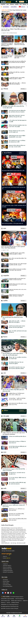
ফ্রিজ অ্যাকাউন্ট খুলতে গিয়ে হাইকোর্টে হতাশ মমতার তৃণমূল (19, 44)
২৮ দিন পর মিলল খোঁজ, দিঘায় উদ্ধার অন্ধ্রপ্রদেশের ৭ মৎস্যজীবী (17, 121)
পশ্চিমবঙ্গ (12, 4)
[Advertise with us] (16, 1)
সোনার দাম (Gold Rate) (19, 598)
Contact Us (5, 564)
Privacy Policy (6, 581)
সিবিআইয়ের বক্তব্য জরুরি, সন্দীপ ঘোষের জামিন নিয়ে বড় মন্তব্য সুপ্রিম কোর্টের (20, 57)
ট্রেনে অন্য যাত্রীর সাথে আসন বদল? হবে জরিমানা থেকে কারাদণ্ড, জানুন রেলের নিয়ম (17, 269)
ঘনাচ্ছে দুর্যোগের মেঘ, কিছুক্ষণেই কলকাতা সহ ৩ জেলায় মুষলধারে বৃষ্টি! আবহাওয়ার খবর (7, 45)
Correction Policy (7, 584)
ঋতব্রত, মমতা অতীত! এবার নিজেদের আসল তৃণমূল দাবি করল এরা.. (18, 331)
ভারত (8, 4)
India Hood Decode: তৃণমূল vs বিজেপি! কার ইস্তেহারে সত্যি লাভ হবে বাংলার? (14, 206)
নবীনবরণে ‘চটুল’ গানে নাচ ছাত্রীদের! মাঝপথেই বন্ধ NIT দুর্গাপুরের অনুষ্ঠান (17, 358)
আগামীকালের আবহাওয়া (15, 602)
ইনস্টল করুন (25, 616)
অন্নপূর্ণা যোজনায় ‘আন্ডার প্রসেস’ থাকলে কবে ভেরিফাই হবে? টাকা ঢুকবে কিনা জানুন (17, 67)
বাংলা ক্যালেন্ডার (6, 7)
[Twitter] (8, 593)
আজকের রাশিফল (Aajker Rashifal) (7, 598)
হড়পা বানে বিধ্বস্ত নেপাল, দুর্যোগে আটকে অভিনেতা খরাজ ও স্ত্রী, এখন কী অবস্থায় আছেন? (13, 354)
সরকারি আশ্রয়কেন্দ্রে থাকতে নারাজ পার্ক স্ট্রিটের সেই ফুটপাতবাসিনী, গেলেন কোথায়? (17, 136)
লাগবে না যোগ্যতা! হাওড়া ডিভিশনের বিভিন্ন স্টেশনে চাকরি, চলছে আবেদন (18, 519)
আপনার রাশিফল (14, 7)
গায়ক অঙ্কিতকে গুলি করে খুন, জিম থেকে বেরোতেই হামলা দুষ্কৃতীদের (16, 363)
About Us (5, 556)
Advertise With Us (7, 565)
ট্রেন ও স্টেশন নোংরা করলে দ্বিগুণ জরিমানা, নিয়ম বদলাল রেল (17, 259)
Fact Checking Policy (7, 586)
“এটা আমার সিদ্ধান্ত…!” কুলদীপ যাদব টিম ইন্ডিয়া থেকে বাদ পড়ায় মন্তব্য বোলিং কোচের (17, 399)
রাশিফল (8, 616)
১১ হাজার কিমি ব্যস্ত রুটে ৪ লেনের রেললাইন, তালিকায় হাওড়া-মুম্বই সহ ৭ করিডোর (17, 78)
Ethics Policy (6, 583)
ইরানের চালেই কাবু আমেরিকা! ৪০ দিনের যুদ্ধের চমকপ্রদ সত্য (12, 223)
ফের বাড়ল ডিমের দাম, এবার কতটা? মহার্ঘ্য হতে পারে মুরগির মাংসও (17, 473)
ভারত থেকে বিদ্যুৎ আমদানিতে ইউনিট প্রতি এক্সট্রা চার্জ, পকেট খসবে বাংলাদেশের (17, 483)
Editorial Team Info (7, 569)
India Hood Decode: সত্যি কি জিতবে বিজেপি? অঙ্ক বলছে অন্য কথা (13, 188)
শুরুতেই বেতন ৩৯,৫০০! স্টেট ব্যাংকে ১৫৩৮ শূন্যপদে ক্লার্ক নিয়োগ (17, 509)
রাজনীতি (16, 4)
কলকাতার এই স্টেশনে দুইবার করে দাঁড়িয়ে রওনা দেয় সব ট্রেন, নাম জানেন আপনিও (17, 146)
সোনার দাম (22, 7)
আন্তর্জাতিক (3, 4)
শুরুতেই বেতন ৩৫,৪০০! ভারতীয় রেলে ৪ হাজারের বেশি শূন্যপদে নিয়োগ (14, 506)
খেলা (21, 4)
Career (6, 558)
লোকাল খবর (3, 616)
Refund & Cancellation (8, 572)
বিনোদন (24, 4)
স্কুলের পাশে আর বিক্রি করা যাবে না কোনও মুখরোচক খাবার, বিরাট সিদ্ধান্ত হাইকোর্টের (7, 57)
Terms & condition (7, 567)
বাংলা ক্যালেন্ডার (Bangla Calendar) (16, 596)
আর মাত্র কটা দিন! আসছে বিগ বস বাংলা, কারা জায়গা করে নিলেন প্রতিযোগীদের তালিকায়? (17, 368)
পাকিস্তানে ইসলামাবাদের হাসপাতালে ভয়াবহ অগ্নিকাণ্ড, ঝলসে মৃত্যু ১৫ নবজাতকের (16, 295)
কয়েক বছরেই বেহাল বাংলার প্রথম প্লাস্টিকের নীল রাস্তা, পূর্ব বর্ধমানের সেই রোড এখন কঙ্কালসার (17, 62)
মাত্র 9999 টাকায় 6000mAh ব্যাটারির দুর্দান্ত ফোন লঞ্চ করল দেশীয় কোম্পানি (17, 447)
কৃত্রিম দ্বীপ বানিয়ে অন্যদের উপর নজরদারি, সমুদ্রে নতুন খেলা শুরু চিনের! (17, 284)
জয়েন (20, 616)
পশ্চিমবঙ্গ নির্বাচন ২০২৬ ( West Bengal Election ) (10, 604)
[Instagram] (11, 593)
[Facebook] (3, 593)
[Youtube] (5, 593)
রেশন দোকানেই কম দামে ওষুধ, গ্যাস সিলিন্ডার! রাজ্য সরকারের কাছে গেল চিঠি (17, 141)
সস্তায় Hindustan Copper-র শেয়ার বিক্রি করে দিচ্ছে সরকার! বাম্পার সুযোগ (14, 469)
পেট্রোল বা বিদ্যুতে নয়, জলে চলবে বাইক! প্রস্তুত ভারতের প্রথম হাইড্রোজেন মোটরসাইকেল (14, 433)
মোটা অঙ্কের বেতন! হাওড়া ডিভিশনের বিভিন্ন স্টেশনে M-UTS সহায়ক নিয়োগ (16, 514)
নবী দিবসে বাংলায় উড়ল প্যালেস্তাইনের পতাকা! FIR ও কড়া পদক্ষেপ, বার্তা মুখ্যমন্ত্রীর (18, 126)
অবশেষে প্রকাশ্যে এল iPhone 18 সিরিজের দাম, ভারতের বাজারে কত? (17, 442)
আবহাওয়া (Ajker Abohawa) (16, 600)
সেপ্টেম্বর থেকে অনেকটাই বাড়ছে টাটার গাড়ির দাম (17, 436)
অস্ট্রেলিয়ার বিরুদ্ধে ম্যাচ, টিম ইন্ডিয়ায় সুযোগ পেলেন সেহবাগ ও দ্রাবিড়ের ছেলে (16, 394)
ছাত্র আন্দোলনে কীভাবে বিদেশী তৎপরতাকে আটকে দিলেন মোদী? (13, 170)
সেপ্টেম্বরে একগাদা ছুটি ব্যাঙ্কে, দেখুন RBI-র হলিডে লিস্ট (17, 73)
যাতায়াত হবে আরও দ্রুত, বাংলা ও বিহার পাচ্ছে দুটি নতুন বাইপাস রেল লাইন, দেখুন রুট (17, 264)
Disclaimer (5, 579)
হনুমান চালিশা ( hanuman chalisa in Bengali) (9, 608)
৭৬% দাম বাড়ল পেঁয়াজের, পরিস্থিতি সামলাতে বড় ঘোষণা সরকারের (17, 478)
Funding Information (8, 570)
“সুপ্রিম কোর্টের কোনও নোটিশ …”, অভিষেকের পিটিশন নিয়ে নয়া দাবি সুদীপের (17, 83)
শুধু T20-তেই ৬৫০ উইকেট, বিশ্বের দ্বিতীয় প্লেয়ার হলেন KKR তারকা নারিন (13, 30)
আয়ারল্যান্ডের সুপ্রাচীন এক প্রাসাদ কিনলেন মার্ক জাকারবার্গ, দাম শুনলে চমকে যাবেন (17, 279)
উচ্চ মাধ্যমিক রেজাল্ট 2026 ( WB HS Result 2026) (9, 606)
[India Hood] (6, 1)
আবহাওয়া (14, 616)
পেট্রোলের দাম (25, 600)
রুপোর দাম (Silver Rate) (5, 600)
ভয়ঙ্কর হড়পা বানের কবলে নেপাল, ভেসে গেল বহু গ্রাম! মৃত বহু (17, 290)
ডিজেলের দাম (3, 602)
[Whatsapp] (13, 593)
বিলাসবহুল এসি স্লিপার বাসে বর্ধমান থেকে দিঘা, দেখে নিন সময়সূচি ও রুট (17, 131)
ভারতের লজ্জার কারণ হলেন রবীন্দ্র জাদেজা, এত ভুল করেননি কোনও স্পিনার (18, 404)
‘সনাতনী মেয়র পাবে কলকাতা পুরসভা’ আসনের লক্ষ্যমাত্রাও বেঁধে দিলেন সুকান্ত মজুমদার (17, 326)
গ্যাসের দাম (8, 602)
